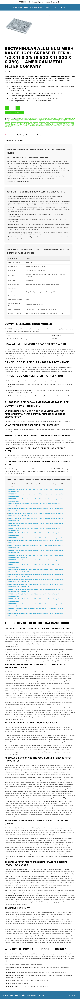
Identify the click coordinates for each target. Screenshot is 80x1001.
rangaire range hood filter (64, 123)
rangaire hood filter (43, 123)
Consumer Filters (24, 7)
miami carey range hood (22, 123)
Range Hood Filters (70, 118)
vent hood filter (53, 125)
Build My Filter (39, 7)
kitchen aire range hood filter (56, 122)
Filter (12, 122)
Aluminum (26, 119)
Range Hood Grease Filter (62, 124)
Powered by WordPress (35, 995)
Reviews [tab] (40, 135)
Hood (31, 122)
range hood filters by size (50, 124)
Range (14, 124)
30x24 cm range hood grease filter (15, 119)
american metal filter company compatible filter (49, 119)
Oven (37, 123)
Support (48, 7)
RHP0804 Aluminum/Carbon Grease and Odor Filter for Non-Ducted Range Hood (35, 538)
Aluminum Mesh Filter (33, 119)
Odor (35, 123)
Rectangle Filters (25, 125)
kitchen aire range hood (44, 122)
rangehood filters (17, 125)
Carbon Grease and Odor (42, 120)
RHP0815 (32, 125)
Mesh (15, 123)
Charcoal (50, 120)
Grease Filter (20, 122)
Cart (55, 7)
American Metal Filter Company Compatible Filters (39, 118)
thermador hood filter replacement (42, 125)
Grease (14, 122)
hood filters (35, 122)
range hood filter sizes (30, 124)
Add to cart (14, 112)
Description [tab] (9, 135)
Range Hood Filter (62, 118)
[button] (48, 14)
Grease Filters (54, 118)
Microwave (30, 123)
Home (15, 7)
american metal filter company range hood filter (21, 120)
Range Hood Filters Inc (17, 995)
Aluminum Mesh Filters (22, 118)
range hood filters (40, 124)
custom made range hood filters (60, 120)
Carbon (34, 120)
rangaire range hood (53, 123)
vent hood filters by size (63, 125)
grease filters (26, 122)
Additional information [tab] (25, 135)
